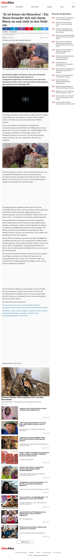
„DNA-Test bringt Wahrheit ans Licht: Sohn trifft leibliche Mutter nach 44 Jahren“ (64, 30)
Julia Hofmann (10, 37)
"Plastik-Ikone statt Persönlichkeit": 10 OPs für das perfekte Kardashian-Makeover (65, 58)
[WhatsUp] (37, 28)
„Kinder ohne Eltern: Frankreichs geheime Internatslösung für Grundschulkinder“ (64, 51)
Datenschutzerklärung (21, 552)
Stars (61, 7)
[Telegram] (14, 28)
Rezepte (49, 7)
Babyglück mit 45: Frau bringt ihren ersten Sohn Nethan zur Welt (65, 92)
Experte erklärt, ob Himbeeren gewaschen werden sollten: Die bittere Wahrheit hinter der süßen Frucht (64, 44)
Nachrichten (35, 7)
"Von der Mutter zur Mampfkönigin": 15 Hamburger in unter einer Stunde (64, 64)
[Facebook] (6, 28)
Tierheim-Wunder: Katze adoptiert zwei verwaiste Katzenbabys (65, 18)
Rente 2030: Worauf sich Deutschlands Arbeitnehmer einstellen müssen (63, 81)
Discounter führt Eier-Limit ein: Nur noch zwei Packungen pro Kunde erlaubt (65, 97)
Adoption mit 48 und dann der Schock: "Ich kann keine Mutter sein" (64, 24)
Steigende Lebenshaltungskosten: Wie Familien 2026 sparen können (65, 87)
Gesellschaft (19, 7)
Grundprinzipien (46, 552)
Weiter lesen (25, 542)
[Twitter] (44, 28)
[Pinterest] (29, 28)
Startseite (4, 7)
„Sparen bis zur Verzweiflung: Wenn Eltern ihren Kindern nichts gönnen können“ (65, 37)
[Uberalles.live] (7, 2)
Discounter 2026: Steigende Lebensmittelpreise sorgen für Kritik (65, 103)
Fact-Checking (57, 552)
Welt (73, 7)
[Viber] (21, 28)
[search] (73, 2)
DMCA (38, 552)
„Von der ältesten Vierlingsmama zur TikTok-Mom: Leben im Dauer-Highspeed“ (65, 70)
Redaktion (31, 552)
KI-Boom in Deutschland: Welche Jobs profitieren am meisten (64, 76)
